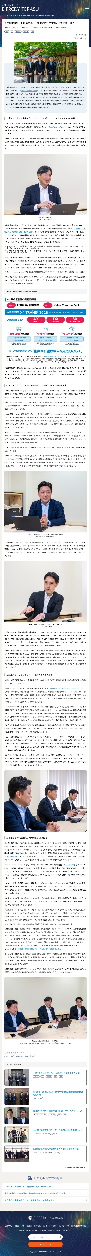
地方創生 (18, 31)
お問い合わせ (45, 1244)
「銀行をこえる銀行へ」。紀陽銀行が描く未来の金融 (27, 1186)
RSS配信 (29, 1226)
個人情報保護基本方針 (79, 1226)
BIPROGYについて (40, 1226)
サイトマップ (67, 1230)
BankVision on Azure (29, 90)
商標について (19, 1226)
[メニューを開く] (87, 7)
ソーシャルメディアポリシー (50, 1230)
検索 (60, 1237)
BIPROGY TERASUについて (59, 1226)
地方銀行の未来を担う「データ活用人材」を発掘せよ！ (38, 949)
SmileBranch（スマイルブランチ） (63, 688)
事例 (33, 31)
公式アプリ (8, 1226)
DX (12, 31)
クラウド (26, 31)
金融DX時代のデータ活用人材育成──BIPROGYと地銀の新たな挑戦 (35, 1193)
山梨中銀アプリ (12, 856)
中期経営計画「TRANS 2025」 (53, 356)
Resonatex (68, 865)
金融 (7, 31)
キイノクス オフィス (48, 1043)
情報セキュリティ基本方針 (28, 1230)
